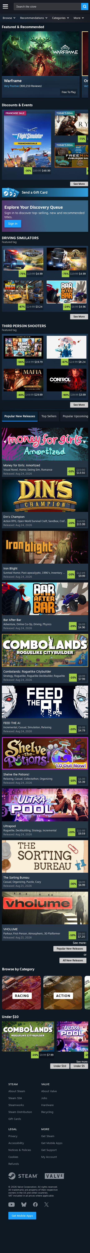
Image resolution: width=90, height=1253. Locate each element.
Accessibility (16, 1143)
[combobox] (47, 6)
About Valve (49, 1091)
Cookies (13, 1157)
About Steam (16, 1091)
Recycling (47, 1112)
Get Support (49, 1150)
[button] (9, 18)
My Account (49, 1157)
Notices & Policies (19, 1150)
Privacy (12, 1136)
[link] (27, 143)
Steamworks (16, 1105)
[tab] (20, 416)
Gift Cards (14, 1118)
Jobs (44, 1098)
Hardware (47, 1105)
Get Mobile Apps (22, 1215)
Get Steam (47, 1136)
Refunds (13, 1163)
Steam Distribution (20, 1112)
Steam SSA (15, 1098)
